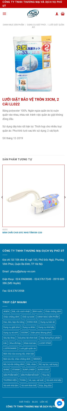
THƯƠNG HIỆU (10, 380)
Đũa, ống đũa (45, 385)
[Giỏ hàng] (63, 13)
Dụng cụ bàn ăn (47, 322)
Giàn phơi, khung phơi (41, 332)
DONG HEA (32, 322)
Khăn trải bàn (30, 343)
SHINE (6, 369)
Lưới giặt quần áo (28, 348)
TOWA (23, 380)
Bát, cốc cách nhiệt (21, 311)
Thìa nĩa (45, 375)
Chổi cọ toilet (28, 317)
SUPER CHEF (43, 369)
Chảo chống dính (53, 311)
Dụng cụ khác (29, 327)
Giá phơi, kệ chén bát (27, 338)
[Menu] (4, 14)
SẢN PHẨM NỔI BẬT (30, 375)
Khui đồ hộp (15, 343)
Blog (35, 402)
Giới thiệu (24, 402)
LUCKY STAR (45, 343)
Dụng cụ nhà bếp (46, 327)
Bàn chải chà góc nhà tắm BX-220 (22, 232)
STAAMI (16, 369)
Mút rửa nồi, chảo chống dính (16, 359)
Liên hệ (44, 402)
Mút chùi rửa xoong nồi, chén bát (18, 354)
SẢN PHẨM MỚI (10, 375)
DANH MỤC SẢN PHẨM (13, 24)
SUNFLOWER (29, 369)
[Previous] (2, 203)
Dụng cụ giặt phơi (36, 24)
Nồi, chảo (31, 364)
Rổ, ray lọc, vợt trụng (48, 364)
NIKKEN (37, 359)
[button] (59, 403)
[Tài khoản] (57, 13)
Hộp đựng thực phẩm (50, 338)
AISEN (6, 311)
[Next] (64, 203)
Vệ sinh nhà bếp (53, 380)
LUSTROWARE (10, 348)
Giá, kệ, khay (9, 338)
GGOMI (24, 332)
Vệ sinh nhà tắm (10, 385)
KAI (5, 343)
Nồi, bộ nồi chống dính (13, 364)
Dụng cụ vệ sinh (10, 332)
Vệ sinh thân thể (28, 385)
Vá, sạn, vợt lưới (36, 380)
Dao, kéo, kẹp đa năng (13, 322)
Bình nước (37, 311)
